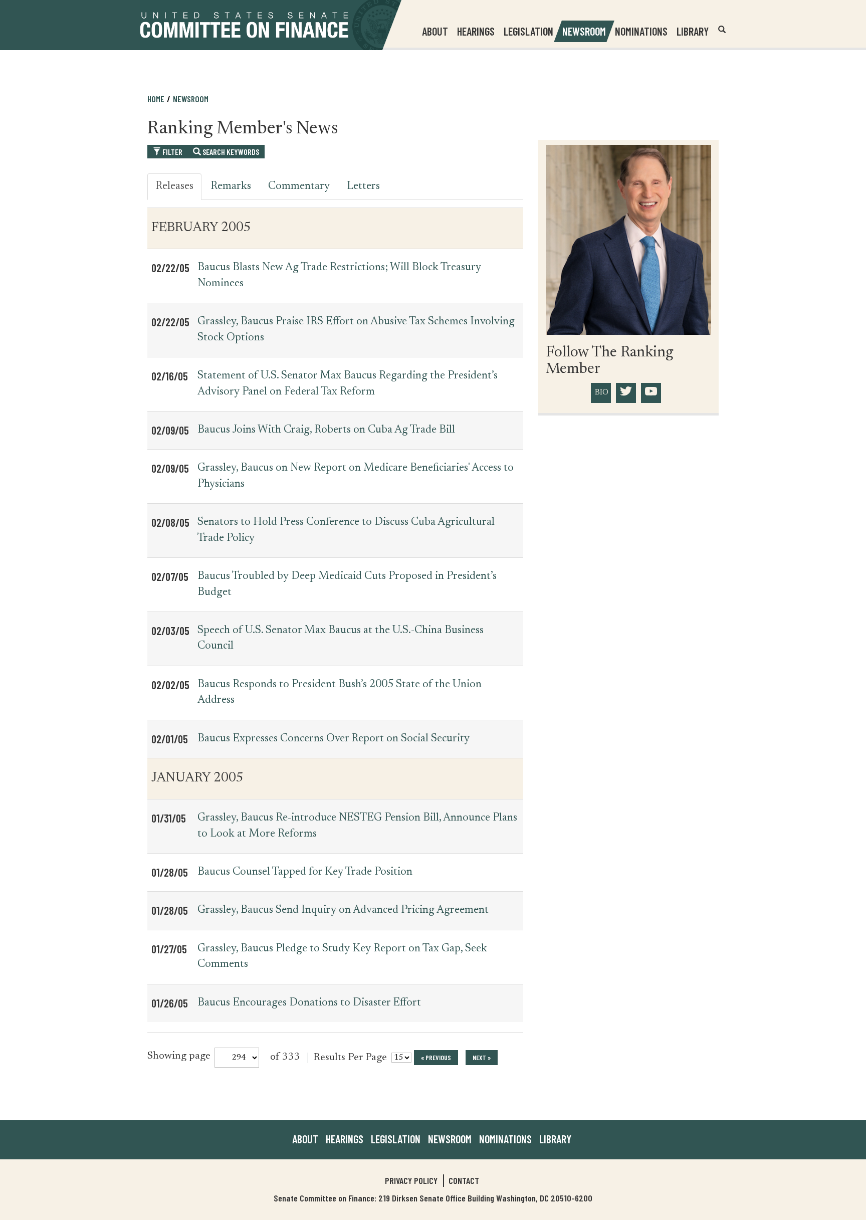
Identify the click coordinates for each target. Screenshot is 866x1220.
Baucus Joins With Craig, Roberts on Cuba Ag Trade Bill (326, 430)
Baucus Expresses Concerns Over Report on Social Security (333, 738)
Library (693, 31)
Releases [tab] (174, 186)
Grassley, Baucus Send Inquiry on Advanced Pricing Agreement (343, 910)
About (305, 1138)
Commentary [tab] (299, 186)
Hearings (476, 31)
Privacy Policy (411, 1180)
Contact (464, 1180)
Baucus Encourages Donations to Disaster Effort (309, 1002)
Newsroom (450, 1138)
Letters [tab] (363, 186)
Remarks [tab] (230, 186)
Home (155, 99)
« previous (436, 1057)
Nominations (641, 31)
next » (482, 1057)
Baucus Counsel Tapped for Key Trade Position (304, 872)
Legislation (528, 31)
